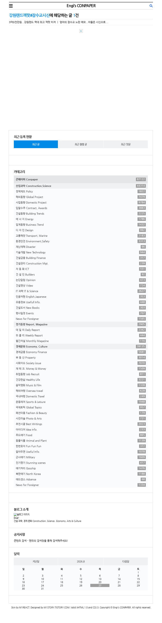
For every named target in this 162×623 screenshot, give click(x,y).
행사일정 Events (80, 313)
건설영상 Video (80, 285)
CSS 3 (96, 607)
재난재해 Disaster (80, 246)
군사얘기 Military (80, 457)
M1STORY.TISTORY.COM (57, 607)
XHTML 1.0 (82, 607)
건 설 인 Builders (80, 274)
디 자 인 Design (80, 230)
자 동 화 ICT (80, 268)
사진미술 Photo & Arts (80, 418)
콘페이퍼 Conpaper (80, 179)
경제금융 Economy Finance (80, 351)
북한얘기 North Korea (80, 473)
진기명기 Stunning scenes (80, 462)
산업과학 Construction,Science (80, 185)
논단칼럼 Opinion (80, 279)
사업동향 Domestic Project (80, 202)
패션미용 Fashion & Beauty (80, 412)
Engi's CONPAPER (81, 5)
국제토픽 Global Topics (80, 407)
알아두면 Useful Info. (80, 451)
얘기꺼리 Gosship (80, 468)
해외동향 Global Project (80, 196)
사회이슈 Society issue (80, 363)
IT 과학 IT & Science (80, 291)
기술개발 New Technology (80, 252)
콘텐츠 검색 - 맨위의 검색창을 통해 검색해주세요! (41, 540)
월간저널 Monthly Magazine (80, 340)
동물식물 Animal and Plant (80, 440)
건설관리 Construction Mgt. (80, 263)
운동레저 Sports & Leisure (80, 401)
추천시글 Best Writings (80, 423)
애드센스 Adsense (80, 479)
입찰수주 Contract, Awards (80, 207)
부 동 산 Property (80, 357)
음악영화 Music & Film (80, 385)
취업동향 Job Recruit (80, 374)
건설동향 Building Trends (80, 213)
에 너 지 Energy (80, 219)
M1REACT (24, 607)
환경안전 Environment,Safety (80, 241)
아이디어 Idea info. (80, 429)
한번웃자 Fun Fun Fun (80, 446)
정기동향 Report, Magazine (80, 324)
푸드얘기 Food (80, 434)
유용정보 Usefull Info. (80, 302)
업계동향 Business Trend (80, 224)
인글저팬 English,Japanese (80, 296)
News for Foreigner (80, 318)
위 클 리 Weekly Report (80, 335)
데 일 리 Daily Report (80, 329)
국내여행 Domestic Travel (80, 396)
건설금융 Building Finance (80, 257)
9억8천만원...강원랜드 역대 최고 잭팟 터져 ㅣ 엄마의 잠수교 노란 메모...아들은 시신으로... (58, 22)
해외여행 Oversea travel (80, 390)
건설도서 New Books (80, 307)
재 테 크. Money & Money (80, 368)
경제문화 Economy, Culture (80, 346)
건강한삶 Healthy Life (80, 379)
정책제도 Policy (80, 191)
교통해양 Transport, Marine (80, 235)
